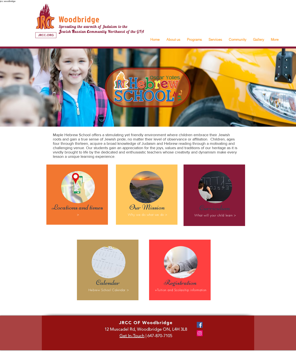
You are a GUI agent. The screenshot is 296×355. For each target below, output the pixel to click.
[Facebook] (200, 325)
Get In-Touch (131, 335)
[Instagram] (200, 333)
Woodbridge (79, 19)
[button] (173, 39)
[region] (77, 195)
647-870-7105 (159, 335)
